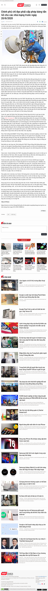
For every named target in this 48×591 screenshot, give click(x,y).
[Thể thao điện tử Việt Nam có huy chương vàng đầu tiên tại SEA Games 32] (9, 557)
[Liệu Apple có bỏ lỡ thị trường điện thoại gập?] (9, 285)
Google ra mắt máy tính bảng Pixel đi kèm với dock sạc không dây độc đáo (32, 296)
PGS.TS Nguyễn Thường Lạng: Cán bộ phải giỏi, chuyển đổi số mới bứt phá (30, 267)
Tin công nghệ (6, 277)
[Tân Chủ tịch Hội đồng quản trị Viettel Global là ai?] (9, 414)
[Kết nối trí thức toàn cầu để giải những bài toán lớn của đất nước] (30, 246)
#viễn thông (13, 214)
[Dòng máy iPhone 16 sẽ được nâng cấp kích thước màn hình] (9, 443)
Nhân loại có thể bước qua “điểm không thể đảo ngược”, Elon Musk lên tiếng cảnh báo (6, 268)
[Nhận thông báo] (36, 5)
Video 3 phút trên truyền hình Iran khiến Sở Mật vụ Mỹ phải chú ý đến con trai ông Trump (42, 268)
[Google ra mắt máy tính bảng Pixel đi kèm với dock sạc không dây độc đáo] (9, 299)
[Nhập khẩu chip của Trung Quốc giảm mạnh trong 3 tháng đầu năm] (9, 357)
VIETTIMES (24, 5)
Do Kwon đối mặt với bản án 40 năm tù (31, 496)
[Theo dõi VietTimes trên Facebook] (38, 583)
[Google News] (44, 21)
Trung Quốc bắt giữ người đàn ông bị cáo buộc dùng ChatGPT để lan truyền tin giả (32, 368)
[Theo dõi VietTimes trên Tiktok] (44, 584)
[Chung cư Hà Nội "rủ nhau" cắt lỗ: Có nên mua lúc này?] (18, 246)
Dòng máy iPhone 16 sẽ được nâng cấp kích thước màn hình (32, 440)
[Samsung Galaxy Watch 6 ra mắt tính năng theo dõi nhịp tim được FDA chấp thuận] (9, 472)
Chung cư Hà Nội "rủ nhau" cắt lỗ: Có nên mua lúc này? (17, 252)
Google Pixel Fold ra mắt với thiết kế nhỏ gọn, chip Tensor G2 (32, 310)
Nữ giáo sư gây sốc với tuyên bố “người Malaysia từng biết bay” (6, 253)
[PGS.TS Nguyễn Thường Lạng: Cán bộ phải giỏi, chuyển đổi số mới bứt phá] (30, 260)
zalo (40, 583)
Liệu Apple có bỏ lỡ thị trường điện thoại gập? (32, 282)
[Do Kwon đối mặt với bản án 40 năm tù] (9, 500)
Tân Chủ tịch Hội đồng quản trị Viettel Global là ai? (31, 411)
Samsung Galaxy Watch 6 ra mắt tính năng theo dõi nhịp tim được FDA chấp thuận (32, 468)
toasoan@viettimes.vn (42, 576)
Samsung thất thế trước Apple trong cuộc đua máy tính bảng (32, 454)
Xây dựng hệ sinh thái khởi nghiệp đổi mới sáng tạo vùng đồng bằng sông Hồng (32, 383)
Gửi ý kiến (44, 234)
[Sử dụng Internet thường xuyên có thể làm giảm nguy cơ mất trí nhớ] (9, 486)
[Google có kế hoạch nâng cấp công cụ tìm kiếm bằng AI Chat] (9, 529)
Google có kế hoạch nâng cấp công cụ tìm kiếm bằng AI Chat (32, 526)
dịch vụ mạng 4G (9, 118)
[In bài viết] (40, 21)
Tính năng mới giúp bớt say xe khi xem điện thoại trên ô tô (41, 252)
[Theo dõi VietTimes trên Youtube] (42, 584)
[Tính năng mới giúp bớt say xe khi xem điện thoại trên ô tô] (42, 246)
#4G (8, 214)
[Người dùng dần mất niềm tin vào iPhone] (9, 429)
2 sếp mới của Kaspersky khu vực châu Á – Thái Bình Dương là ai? (32, 540)
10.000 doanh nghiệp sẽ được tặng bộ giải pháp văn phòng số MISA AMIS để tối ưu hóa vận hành (33, 398)
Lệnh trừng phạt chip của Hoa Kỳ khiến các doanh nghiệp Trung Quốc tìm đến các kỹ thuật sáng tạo (32, 325)
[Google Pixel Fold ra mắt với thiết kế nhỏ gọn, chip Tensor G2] (9, 313)
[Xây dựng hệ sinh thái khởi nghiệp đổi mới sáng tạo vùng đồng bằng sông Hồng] (9, 386)
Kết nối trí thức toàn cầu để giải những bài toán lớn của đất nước (30, 252)
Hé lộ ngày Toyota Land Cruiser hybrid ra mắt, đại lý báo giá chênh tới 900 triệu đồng (18, 268)
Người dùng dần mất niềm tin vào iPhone (32, 424)
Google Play (44, 589)
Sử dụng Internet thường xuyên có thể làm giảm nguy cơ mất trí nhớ (32, 483)
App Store (39, 589)
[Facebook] (37, 21)
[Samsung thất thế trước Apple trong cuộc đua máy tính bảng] (9, 457)
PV (3, 21)
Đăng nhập (44, 4)
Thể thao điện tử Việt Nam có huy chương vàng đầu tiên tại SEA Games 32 (32, 554)
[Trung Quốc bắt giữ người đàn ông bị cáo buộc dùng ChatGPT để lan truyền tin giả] (9, 372)
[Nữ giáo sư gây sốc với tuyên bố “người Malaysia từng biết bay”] (6, 246)
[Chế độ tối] (39, 5)
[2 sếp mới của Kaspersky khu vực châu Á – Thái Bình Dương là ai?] (9, 543)
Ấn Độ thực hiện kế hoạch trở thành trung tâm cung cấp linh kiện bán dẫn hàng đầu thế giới (32, 340)
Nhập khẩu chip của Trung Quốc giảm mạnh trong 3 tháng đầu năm (33, 354)
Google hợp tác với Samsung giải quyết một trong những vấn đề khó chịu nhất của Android (32, 512)
